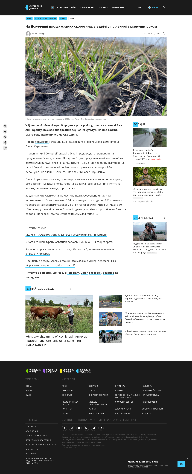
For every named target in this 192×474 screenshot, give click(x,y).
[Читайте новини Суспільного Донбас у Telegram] (93, 428)
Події (72, 18)
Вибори (119, 390)
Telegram (73, 272)
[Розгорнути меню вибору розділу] (52, 7)
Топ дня (146, 413)
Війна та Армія (96, 413)
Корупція (93, 386)
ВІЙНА (29, 18)
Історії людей (149, 402)
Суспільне (97, 442)
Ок (181, 464)
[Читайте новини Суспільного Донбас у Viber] (86, 428)
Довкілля (67, 395)
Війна (74, 7)
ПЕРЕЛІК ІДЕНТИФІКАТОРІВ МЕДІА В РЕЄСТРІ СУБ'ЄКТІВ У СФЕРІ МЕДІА (39, 460)
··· (139, 7)
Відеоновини (122, 413)
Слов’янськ (103, 7)
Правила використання (38, 440)
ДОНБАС (63, 18)
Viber (84, 272)
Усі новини (62, 7)
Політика (67, 409)
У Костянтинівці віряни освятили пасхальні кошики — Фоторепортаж (69, 242)
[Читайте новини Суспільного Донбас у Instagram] (71, 428)
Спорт (65, 413)
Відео (28, 395)
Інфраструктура (150, 395)
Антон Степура (38, 33)
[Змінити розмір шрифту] (164, 33)
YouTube (108, 272)
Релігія (92, 409)
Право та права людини (70, 403)
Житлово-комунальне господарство (127, 396)
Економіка (68, 390)
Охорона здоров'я (98, 395)
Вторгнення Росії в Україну (45, 18)
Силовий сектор (124, 402)
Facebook (95, 272)
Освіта (92, 390)
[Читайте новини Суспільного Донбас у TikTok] (101, 428)
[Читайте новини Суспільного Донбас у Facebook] (64, 428)
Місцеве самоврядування (98, 403)
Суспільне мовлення (36, 435)
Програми (30, 453)
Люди (28, 390)
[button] (5, 126)
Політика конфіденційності (40, 444)
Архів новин (32, 431)
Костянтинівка (87, 7)
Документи (31, 449)
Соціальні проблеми (153, 409)
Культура (147, 386)
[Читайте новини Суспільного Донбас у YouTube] (79, 428)
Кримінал (120, 386)
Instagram (32, 277)
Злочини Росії (123, 409)
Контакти (30, 426)
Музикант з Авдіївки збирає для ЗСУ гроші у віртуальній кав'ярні (66, 234)
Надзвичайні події (152, 390)
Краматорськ (118, 7)
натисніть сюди (98, 445)
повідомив (42, 142)
